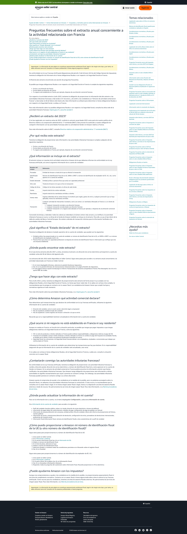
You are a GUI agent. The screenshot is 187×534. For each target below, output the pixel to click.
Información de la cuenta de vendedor (45, 404)
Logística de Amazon (67, 517)
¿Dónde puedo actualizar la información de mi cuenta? (45, 55)
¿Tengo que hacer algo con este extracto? (41, 48)
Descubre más (88, 2)
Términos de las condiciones (42, 530)
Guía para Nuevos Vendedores (44, 517)
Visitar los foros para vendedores (138, 233)
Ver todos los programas (68, 521)
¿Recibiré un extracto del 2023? (38, 40)
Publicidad (64, 519)
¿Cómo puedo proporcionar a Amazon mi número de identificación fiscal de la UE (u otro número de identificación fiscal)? (66, 57)
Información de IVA (65, 440)
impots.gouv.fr (54, 110)
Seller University (88, 521)
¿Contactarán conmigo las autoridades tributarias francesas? (47, 54)
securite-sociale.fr (67, 110)
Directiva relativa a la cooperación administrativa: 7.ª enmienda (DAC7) (84, 129)
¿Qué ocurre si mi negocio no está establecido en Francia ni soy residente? (51, 52)
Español (147, 503)
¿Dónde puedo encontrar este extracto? (41, 47)
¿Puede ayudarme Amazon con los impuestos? (43, 59)
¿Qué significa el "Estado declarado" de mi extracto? (45, 45)
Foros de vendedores (89, 517)
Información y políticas (43, 438)
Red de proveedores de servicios (72, 482)
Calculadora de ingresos (90, 515)
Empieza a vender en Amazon (44, 515)
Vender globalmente (41, 519)
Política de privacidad (57, 530)
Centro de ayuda (88, 519)
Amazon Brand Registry (68, 515)
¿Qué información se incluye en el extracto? (42, 43)
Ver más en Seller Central (136, 236)
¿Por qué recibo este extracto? (38, 41)
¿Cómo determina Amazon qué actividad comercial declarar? (47, 50)
